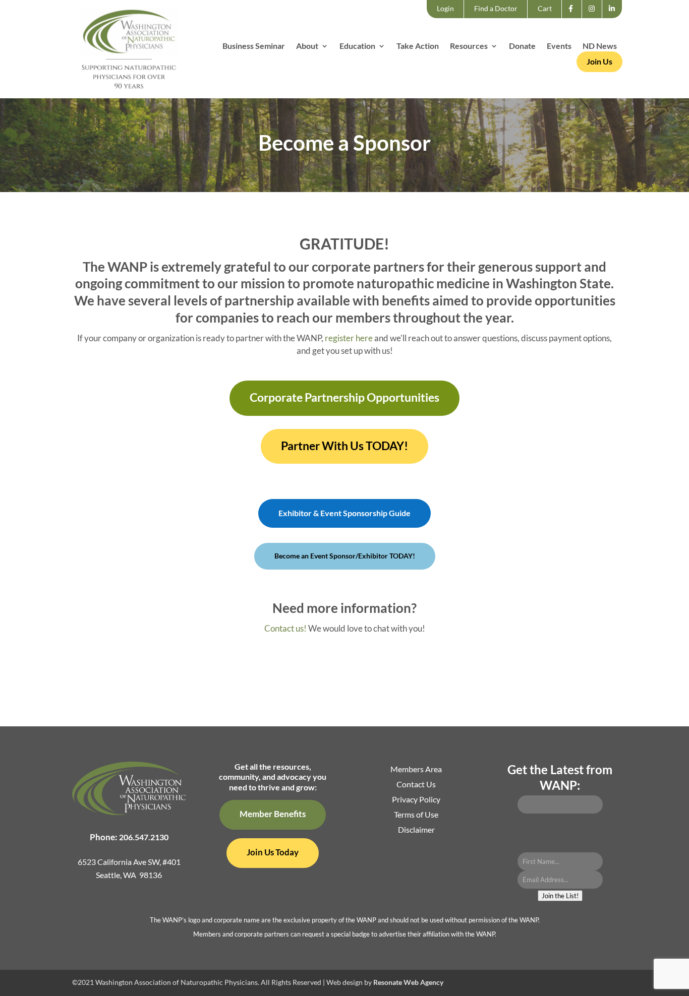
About (307, 46)
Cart (545, 8)
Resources (469, 46)
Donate (522, 46)
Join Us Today (273, 852)
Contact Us (416, 785)
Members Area (416, 770)
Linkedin (614, 17)
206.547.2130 (143, 837)
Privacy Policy (416, 800)
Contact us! (285, 628)
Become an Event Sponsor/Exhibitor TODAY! (344, 555)
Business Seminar (253, 46)
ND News (600, 46)
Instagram (595, 17)
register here (349, 338)
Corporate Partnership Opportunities (344, 397)
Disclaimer (416, 830)
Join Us (599, 61)
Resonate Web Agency (408, 982)
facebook (574, 17)
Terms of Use (416, 815)
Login (445, 8)
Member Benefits (273, 813)
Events (559, 46)
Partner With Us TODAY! (344, 446)
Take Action (417, 46)
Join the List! (560, 896)
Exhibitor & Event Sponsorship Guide (344, 513)
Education (357, 46)
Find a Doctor (496, 8)
